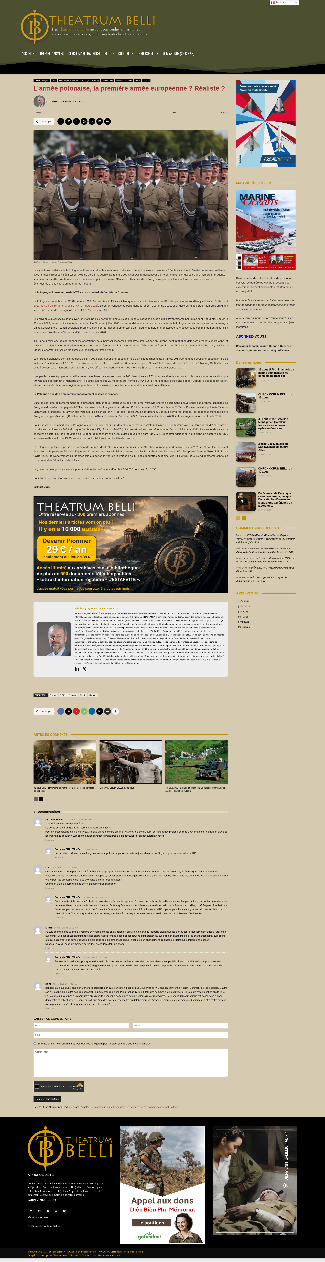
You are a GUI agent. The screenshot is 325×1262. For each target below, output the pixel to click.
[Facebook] (60, 121)
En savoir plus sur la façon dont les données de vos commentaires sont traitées (134, 1107)
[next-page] (41, 799)
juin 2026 (243, 611)
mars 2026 (244, 626)
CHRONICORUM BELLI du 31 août (117, 788)
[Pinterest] (76, 121)
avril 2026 (243, 621)
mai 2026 (243, 616)
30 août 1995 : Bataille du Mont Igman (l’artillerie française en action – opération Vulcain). (274, 424)
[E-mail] (99, 121)
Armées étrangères (42, 80)
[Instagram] (39, 1211)
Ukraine (146, 80)
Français (280, 2)
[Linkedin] (92, 121)
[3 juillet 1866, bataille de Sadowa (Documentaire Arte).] (246, 452)
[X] (68, 121)
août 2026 (244, 601)
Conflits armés (107, 80)
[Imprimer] (107, 121)
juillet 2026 (244, 606)
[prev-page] (36, 799)
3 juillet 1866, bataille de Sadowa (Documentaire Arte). (273, 447)
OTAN (54, 80)
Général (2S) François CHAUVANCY (67, 101)
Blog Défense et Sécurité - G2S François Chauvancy (79, 80)
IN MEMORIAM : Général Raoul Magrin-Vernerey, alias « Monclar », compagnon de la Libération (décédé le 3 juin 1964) (265, 539)
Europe (53, 695)
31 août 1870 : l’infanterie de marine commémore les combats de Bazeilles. (276, 372)
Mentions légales (38, 1217)
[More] (115, 711)
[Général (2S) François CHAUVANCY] (40, 101)
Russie (137, 80)
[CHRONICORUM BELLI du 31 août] (131, 762)
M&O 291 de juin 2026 (253, 183)
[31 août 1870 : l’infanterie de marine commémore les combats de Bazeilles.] (65, 762)
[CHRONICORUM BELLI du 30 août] (246, 477)
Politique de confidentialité (44, 1226)
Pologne (73, 695)
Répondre (49, 840)
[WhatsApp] (84, 121)
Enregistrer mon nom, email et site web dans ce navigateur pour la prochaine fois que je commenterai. (94, 1043)
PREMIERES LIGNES (124, 80)
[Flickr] (31, 1211)
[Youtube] (64, 1211)
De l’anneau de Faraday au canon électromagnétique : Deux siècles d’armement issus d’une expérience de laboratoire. (275, 499)
